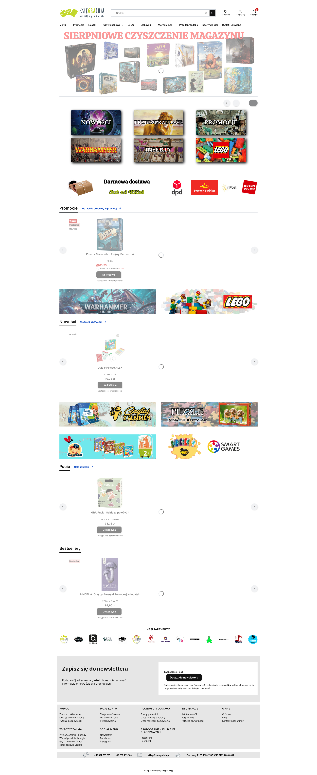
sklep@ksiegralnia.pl (158, 755)
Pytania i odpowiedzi (70, 720)
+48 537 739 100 (124, 755)
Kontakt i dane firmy (233, 720)
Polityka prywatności (192, 720)
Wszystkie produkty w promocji (99, 208)
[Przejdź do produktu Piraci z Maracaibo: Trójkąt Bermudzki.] (110, 234)
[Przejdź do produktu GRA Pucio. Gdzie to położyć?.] (110, 492)
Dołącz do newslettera (184, 677)
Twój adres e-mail (173, 671)
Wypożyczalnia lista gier (72, 738)
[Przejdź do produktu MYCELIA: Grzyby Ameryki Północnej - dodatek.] (110, 574)
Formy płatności (149, 714)
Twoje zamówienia (110, 714)
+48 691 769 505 (102, 755)
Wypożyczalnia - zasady (72, 734)
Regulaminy (187, 717)
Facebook (105, 738)
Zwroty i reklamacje (70, 714)
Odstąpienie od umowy (71, 717)
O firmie (226, 714)
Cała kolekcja (81, 466)
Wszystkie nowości (91, 321)
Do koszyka (108, 274)
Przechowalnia (108, 720)
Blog (224, 717)
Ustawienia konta (109, 717)
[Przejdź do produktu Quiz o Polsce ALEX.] (110, 347)
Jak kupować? (189, 714)
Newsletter (106, 734)
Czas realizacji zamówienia (155, 720)
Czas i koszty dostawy (153, 717)
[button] (212, 13)
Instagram (105, 741)
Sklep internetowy (157, 770)
